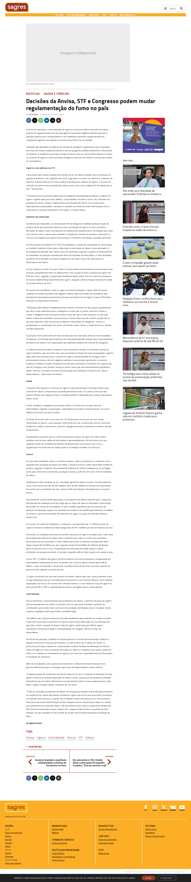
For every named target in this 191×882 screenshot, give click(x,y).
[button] (181, 8)
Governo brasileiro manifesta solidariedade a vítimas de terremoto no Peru (50, 763)
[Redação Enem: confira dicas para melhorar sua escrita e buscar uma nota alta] (144, 284)
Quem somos (151, 829)
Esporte (8, 839)
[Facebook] (28, 120)
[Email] (52, 120)
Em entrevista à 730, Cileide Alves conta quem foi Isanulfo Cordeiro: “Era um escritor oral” (90, 763)
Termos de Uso (58, 860)
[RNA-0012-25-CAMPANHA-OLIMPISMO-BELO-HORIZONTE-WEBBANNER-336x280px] (144, 152)
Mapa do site (104, 853)
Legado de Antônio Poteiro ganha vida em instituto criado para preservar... (142, 416)
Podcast (8, 842)
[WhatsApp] (40, 120)
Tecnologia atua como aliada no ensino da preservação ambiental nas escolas (142, 377)
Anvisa (30, 737)
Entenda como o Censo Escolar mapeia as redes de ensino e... (141, 228)
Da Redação (33, 114)
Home (28, 89)
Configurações (166, 878)
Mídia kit (55, 832)
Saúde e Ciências (48, 89)
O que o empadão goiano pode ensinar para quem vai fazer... (140, 264)
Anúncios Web (58, 829)
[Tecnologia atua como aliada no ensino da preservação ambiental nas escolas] (144, 360)
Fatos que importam (13, 832)
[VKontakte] (173, 808)
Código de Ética (58, 853)
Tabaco (89, 737)
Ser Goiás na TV (127, 165)
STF (80, 737)
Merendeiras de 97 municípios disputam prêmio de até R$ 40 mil (143, 339)
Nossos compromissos (155, 836)
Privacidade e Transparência (63, 856)
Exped (147, 832)
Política (8, 836)
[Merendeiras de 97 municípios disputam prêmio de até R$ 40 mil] (144, 324)
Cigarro (41, 737)
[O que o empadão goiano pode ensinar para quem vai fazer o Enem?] (144, 249)
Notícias (36, 89)
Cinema (8, 853)
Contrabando (56, 737)
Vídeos (8, 846)
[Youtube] (182, 808)
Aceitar (148, 878)
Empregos (9, 856)
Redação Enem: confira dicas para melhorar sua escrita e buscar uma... (143, 301)
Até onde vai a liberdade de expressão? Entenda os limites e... (142, 192)
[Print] (58, 120)
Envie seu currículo (59, 843)
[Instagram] (155, 808)
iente (152, 832)
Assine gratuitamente (108, 829)
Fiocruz (71, 737)
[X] (34, 120)
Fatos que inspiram (13, 863)
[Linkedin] (46, 120)
